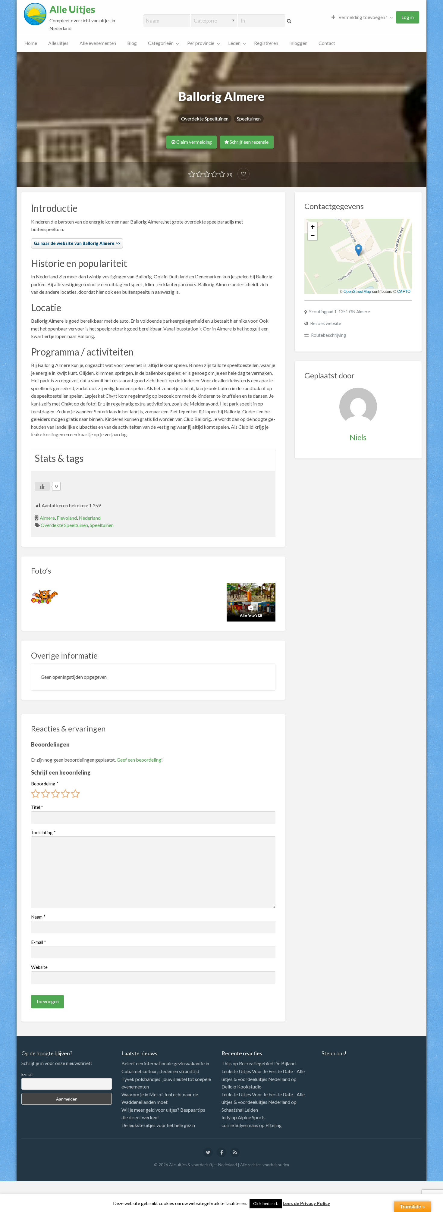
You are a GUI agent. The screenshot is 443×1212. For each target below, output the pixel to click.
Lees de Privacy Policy (306, 1203)
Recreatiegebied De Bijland (267, 1063)
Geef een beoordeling (139, 760)
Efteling (273, 1125)
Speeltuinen (249, 118)
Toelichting (43, 832)
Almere (47, 518)
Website (39, 967)
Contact (327, 43)
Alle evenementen (98, 43)
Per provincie (200, 43)
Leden (234, 43)
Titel (37, 807)
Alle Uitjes (72, 9)
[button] (358, 250)
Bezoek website (325, 323)
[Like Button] (42, 486)
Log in (407, 17)
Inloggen (298, 43)
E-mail (38, 942)
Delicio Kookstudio (242, 1086)
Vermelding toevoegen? (362, 17)
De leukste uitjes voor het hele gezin (158, 1125)
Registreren (266, 43)
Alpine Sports (251, 1117)
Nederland (90, 518)
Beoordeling (44, 783)
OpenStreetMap (357, 291)
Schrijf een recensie (249, 142)
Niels (358, 437)
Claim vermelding (193, 142)
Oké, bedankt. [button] (265, 1203)
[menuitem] (360, 17)
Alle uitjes (58, 43)
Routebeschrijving (328, 335)
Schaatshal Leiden (240, 1110)
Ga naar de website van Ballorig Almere (74, 243)
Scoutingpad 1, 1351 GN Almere (339, 311)
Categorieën (161, 43)
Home (30, 43)
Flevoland (67, 518)
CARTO (403, 291)
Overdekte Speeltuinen (204, 118)
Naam (38, 916)
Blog (132, 43)
